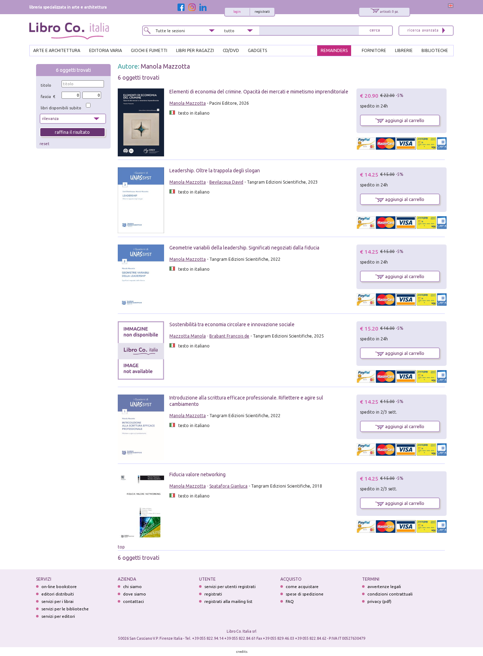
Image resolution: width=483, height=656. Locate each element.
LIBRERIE (404, 50)
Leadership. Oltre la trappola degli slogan (214, 170)
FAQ (290, 601)
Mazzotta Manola (187, 336)
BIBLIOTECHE (434, 50)
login (237, 11)
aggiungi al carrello (404, 120)
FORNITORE (374, 50)
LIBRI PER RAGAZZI (195, 50)
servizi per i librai (57, 601)
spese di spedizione (305, 594)
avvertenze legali (384, 586)
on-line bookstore (59, 586)
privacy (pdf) (379, 601)
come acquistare (302, 586)
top (121, 547)
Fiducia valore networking (197, 474)
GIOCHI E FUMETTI (149, 50)
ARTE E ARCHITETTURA (56, 50)
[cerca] (374, 30)
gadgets (257, 50)
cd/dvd (231, 50)
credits (242, 652)
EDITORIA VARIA (105, 50)
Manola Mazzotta (165, 66)
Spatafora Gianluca (228, 486)
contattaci (133, 601)
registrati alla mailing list (228, 601)
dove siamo (134, 594)
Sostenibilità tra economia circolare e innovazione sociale (232, 324)
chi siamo (132, 586)
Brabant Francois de (229, 336)
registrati (262, 11)
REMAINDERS (334, 50)
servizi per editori (58, 616)
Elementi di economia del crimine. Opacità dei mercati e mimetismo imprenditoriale (258, 91)
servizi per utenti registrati (230, 586)
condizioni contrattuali (390, 594)
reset (45, 144)
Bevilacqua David (226, 182)
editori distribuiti (57, 594)
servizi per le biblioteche (65, 608)
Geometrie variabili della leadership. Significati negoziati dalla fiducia (244, 248)
